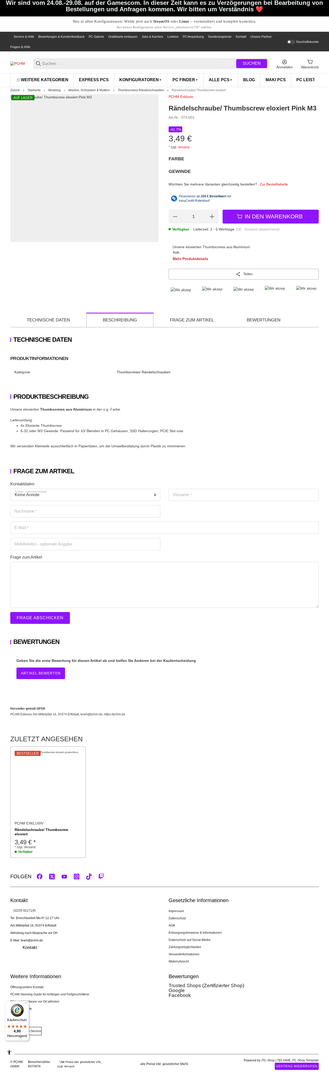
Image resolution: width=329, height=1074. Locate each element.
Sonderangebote (220, 37)
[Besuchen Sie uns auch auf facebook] (39, 876)
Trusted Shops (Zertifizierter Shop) (206, 985)
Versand (183, 147)
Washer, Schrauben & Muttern (89, 90)
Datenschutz (177, 918)
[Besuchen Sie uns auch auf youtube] (64, 876)
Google (177, 990)
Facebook (180, 995)
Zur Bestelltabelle (274, 184)
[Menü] (26, 1004)
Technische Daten (48, 320)
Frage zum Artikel (192, 320)
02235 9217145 (24, 910)
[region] (164, 79)
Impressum (176, 911)
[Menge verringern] (175, 216)
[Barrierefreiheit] (9, 1052)
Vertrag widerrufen (296, 1066)
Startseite (34, 90)
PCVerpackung (193, 37)
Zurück (15, 90)
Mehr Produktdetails (190, 259)
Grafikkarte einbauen (123, 37)
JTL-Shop (268, 1060)
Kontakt (241, 37)
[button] (48, 784)
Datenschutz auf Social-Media (190, 940)
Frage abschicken (40, 618)
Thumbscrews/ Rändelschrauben (141, 90)
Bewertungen (263, 320)
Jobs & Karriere (152, 37)
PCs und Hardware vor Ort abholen (34, 1001)
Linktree (173, 37)
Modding (54, 90)
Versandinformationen (184, 954)
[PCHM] (17, 63)
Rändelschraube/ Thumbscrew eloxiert (199, 90)
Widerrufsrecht (179, 961)
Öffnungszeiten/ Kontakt (26, 987)
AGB (172, 925)
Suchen (252, 63)
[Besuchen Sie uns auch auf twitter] (52, 876)
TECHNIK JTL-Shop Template (298, 1060)
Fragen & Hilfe (20, 47)
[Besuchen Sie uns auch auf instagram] (76, 876)
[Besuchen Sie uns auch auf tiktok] (89, 876)
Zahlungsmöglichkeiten (185, 947)
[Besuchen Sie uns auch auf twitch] (101, 876)
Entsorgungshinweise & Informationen (195, 932)
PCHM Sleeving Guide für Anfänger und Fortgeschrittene (49, 994)
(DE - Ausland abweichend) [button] (257, 229)
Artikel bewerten (41, 673)
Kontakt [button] (30, 947)
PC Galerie (96, 37)
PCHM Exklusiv (181, 97)
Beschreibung (120, 320)
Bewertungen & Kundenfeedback (61, 37)
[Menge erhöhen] (212, 216)
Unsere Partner (261, 37)
